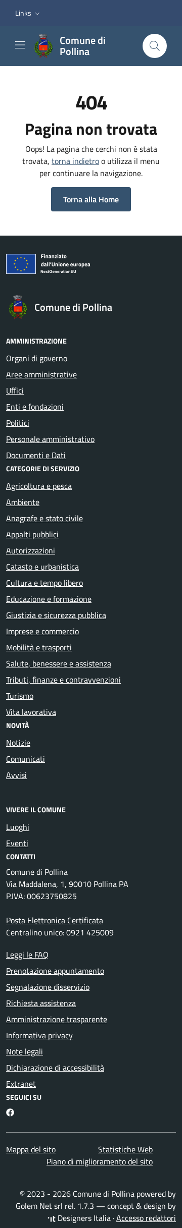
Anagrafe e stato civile (44, 518)
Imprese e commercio (42, 631)
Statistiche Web (125, 1149)
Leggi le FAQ (27, 954)
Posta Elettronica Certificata (54, 920)
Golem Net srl (39, 1206)
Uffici (15, 390)
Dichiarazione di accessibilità (55, 1068)
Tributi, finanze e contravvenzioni (63, 680)
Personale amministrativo (50, 439)
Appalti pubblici (32, 534)
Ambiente (22, 502)
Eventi (17, 843)
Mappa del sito (31, 1149)
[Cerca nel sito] (155, 46)
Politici (17, 423)
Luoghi (17, 827)
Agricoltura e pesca (39, 486)
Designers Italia (83, 1218)
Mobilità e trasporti (39, 647)
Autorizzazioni (30, 550)
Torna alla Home (91, 199)
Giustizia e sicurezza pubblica (56, 615)
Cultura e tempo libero (44, 583)
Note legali (24, 1051)
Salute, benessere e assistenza (58, 663)
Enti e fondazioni (35, 407)
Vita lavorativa (31, 712)
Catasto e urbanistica (42, 567)
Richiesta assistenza (41, 1003)
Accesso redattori (146, 1218)
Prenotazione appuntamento (55, 971)
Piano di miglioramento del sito (100, 1161)
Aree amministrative (41, 374)
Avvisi (16, 775)
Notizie (18, 743)
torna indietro (75, 161)
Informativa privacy (39, 1035)
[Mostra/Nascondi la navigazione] (20, 45)
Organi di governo (36, 358)
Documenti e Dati (36, 455)
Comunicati (25, 759)
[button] (28, 13)
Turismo (19, 696)
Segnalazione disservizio (47, 987)
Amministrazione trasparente (56, 1019)
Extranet (21, 1084)
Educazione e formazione (49, 599)
